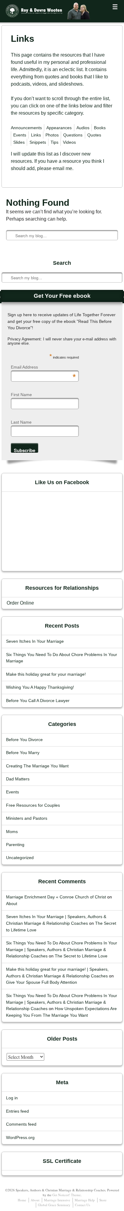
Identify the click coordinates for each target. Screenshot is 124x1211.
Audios (82, 127)
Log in (12, 1098)
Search (6, 259)
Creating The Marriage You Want (37, 766)
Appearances (59, 127)
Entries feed (17, 1111)
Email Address (43, 367)
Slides (19, 142)
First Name (21, 394)
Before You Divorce (24, 739)
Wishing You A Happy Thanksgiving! (40, 687)
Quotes (94, 135)
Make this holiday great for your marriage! (46, 674)
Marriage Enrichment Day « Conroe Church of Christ (56, 897)
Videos (69, 142)
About (11, 903)
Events (19, 135)
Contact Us (82, 1205)
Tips (54, 142)
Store (103, 1200)
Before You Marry (22, 752)
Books (100, 127)
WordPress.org (20, 1137)
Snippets (37, 142)
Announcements (26, 127)
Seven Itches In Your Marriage (35, 641)
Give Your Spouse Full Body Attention (41, 982)
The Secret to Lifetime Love (81, 956)
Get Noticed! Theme (66, 1195)
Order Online (20, 603)
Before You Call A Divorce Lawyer (38, 700)
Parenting (15, 844)
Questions (72, 135)
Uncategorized (20, 857)
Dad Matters (17, 779)
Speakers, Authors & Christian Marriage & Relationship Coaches (41, 20)
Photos (52, 135)
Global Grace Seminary (54, 1205)
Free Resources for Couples (33, 805)
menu (115, 6)
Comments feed (21, 1124)
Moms (12, 831)
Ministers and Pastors (26, 818)
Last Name (21, 422)
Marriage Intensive (57, 1200)
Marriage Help (85, 1200)
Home (22, 1200)
